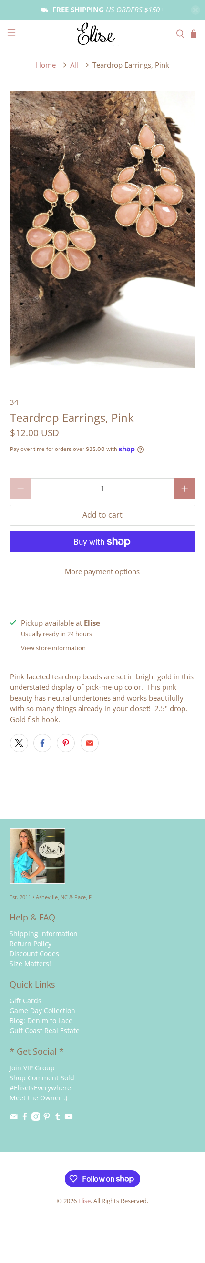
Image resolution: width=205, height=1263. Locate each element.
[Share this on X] (19, 743)
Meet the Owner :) (38, 1097)
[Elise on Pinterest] (46, 1118)
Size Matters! (30, 963)
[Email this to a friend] (90, 743)
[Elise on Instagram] (35, 1118)
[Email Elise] (14, 1118)
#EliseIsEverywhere (40, 1087)
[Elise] (102, 34)
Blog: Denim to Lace (41, 1020)
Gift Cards (25, 1000)
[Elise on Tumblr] (57, 1118)
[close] (195, 10)
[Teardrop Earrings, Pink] (102, 229)
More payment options (102, 571)
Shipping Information (44, 933)
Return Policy (30, 943)
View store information (53, 648)
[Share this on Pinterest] (66, 743)
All (74, 65)
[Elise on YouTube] (68, 1118)
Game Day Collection (42, 1010)
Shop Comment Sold (42, 1077)
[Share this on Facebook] (42, 743)
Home (46, 65)
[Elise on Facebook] (24, 1118)
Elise (84, 1201)
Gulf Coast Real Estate (45, 1030)
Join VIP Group (32, 1067)
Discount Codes (34, 953)
